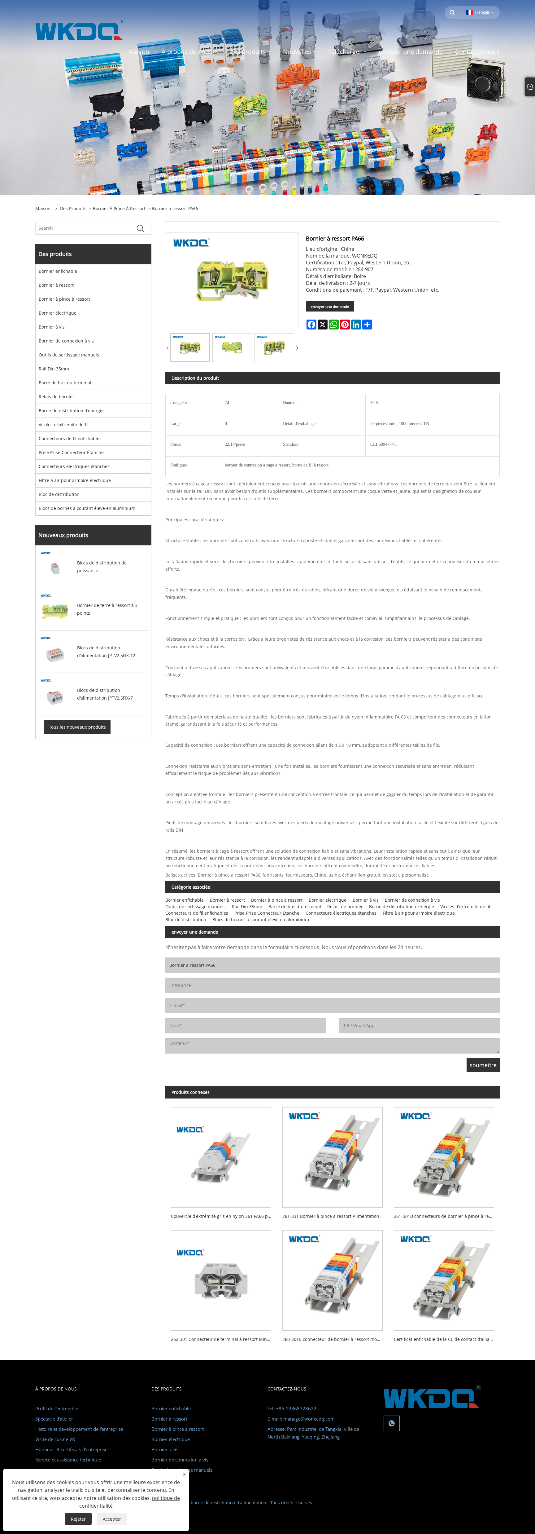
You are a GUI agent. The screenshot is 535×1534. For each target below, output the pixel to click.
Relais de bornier (56, 397)
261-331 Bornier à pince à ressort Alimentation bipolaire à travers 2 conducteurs (335, 1216)
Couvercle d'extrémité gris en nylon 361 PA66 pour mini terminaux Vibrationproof (224, 1216)
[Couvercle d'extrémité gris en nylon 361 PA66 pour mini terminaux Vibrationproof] (221, 1155)
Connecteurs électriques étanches (74, 466)
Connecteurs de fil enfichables (70, 438)
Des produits (73, 208)
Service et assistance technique (68, 1460)
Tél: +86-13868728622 (292, 1408)
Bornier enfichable (58, 271)
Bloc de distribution (59, 494)
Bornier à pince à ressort (119, 208)
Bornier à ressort (56, 285)
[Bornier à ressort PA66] (190, 347)
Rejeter (78, 1519)
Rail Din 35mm (54, 369)
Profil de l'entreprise (56, 1408)
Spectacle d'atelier (54, 1419)
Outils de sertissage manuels (69, 355)
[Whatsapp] (392, 1423)
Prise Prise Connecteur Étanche (71, 452)
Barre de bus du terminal (65, 383)
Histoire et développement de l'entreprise (79, 1429)
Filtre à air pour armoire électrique (75, 480)
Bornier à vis (52, 327)
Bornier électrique (57, 313)
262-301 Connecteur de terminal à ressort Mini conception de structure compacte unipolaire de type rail (224, 1339)
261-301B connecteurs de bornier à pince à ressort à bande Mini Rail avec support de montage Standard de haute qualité (447, 1216)
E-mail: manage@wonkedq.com (301, 1419)
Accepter (112, 1519)
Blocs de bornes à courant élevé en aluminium (87, 508)
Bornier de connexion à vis (66, 341)
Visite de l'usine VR (55, 1439)
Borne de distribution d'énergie (71, 410)
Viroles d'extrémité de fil (64, 424)
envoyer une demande (330, 306)
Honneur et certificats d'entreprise (71, 1449)
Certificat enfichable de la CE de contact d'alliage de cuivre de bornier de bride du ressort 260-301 (447, 1339)
